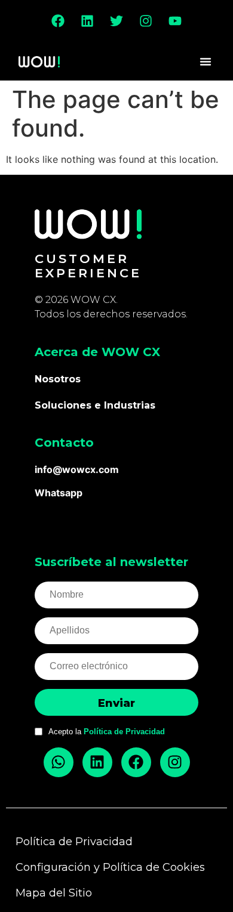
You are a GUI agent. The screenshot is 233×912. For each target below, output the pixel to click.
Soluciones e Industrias (95, 405)
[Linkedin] (87, 21)
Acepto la (106, 731)
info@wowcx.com (77, 469)
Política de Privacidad (124, 731)
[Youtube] (175, 21)
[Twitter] (116, 21)
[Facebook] (58, 21)
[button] (205, 61)
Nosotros (58, 379)
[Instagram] (146, 21)
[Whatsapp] (58, 762)
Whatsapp (58, 493)
